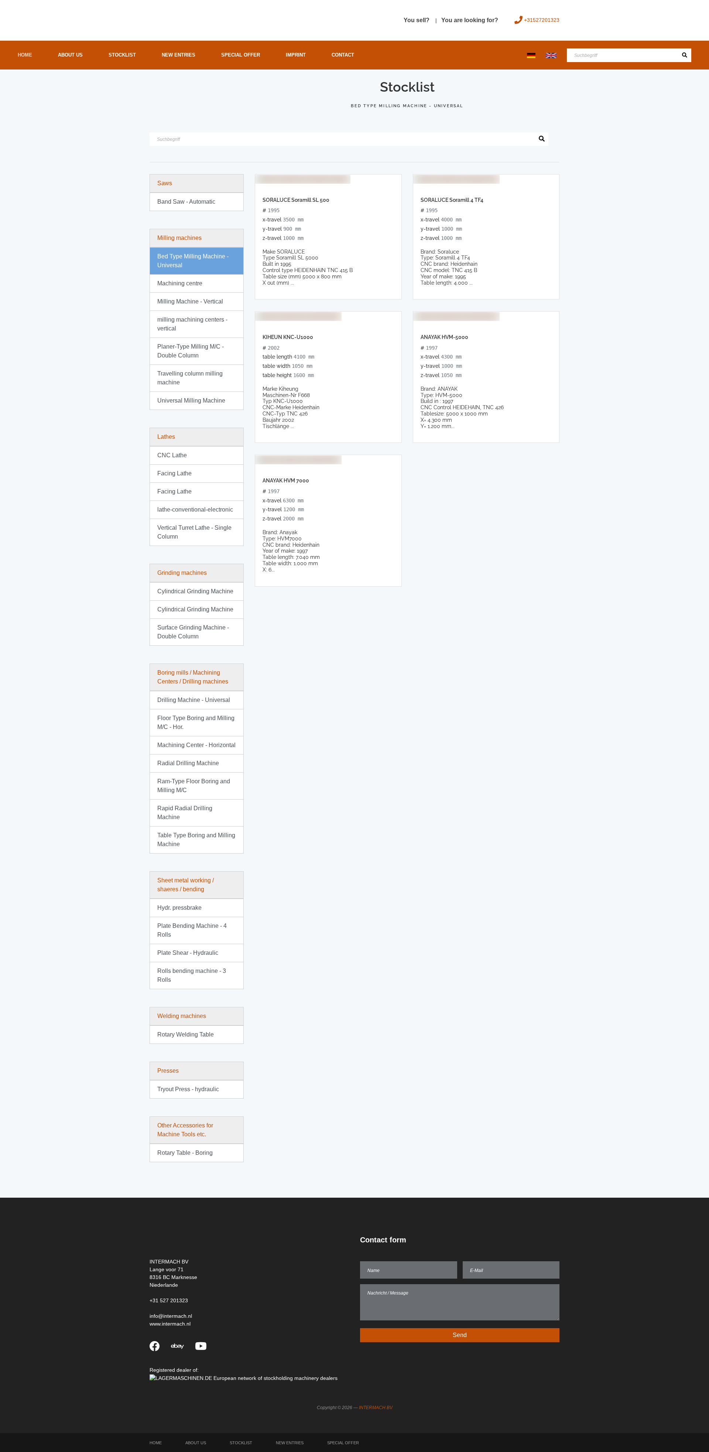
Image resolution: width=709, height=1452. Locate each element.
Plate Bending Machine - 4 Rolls (192, 930)
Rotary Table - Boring (185, 1153)
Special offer (240, 55)
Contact (343, 55)
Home (25, 55)
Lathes (166, 437)
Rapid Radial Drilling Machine (184, 812)
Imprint (296, 55)
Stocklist (122, 55)
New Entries (178, 55)
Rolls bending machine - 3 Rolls (191, 975)
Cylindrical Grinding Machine (195, 591)
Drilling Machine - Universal (193, 700)
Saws (164, 183)
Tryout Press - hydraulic (188, 1089)
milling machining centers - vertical (192, 324)
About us (70, 55)
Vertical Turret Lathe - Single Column (194, 532)
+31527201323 (541, 20)
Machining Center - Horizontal (196, 745)
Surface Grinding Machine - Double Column (193, 632)
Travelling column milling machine (190, 378)
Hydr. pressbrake (179, 908)
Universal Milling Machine (191, 400)
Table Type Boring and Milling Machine (196, 839)
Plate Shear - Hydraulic (187, 953)
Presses (168, 1071)
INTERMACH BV (376, 1407)
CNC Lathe (172, 455)
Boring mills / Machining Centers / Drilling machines (192, 677)
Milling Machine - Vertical (190, 301)
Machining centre (179, 283)
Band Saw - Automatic (186, 202)
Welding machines (181, 1016)
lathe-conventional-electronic (195, 509)
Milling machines (179, 238)
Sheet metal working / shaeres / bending (185, 884)
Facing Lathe (174, 473)
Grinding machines (182, 573)
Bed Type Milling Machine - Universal (193, 260)
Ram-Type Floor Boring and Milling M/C (193, 785)
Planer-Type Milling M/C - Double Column (190, 351)
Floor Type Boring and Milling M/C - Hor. (195, 722)
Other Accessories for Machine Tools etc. (185, 1129)
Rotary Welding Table (185, 1034)
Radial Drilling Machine (188, 763)
